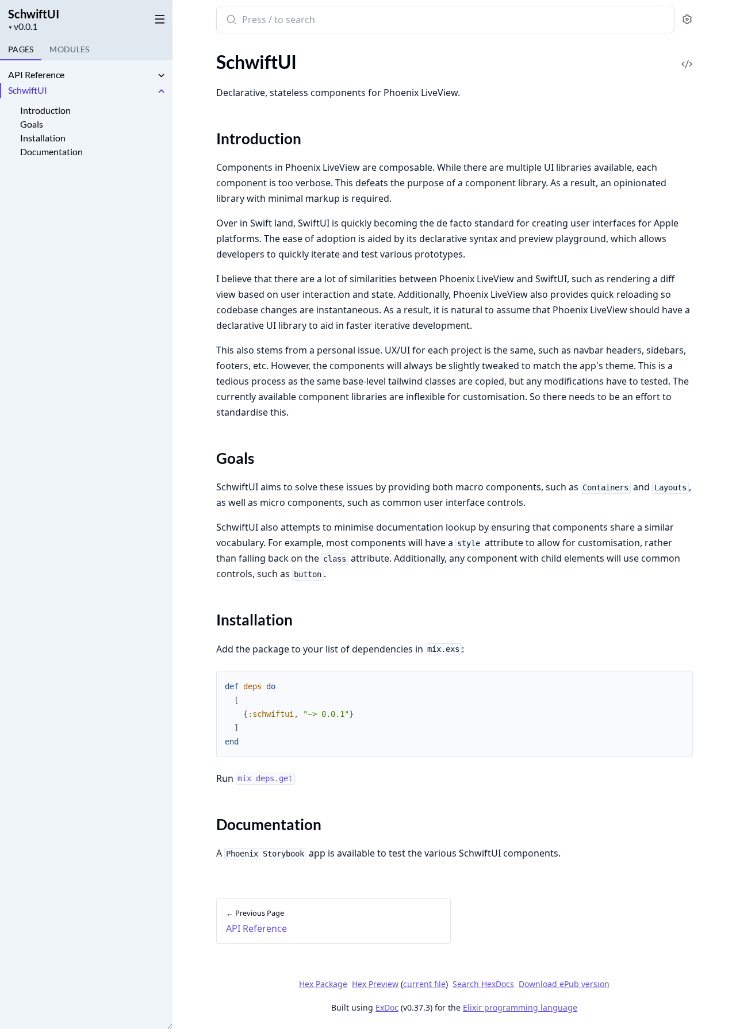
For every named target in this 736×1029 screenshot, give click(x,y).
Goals (31, 123)
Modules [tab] (69, 49)
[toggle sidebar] (157, 18)
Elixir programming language (520, 1007)
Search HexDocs (483, 984)
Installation (43, 137)
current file (424, 983)
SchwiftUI (33, 14)
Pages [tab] (20, 49)
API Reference (36, 74)
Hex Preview (375, 983)
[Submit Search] (230, 21)
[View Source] (687, 56)
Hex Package (323, 983)
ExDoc (386, 1007)
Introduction (45, 110)
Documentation (51, 151)
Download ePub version (564, 983)
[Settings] (687, 19)
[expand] (161, 76)
